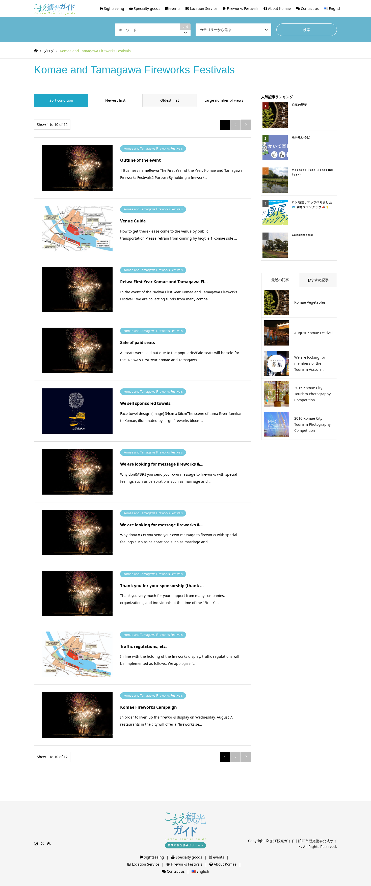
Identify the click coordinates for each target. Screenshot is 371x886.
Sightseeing (113, 8)
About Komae (279, 8)
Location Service (203, 8)
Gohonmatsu (302, 235)
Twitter (42, 843)
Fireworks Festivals (242, 8)
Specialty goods (146, 8)
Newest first (115, 100)
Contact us (309, 8)
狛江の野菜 (299, 104)
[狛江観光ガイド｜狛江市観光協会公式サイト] (54, 8)
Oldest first (169, 100)
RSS (49, 843)
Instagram (36, 843)
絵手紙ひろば (301, 137)
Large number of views (223, 100)
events (174, 8)
